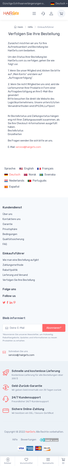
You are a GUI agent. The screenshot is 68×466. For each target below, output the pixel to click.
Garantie (8, 224)
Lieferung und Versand (15, 275)
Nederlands (16, 180)
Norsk (32, 174)
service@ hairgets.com (21, 355)
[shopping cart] (61, 13)
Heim (20, 27)
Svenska (49, 174)
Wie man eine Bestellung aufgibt (21, 260)
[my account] (51, 13)
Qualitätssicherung (13, 239)
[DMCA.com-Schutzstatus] (49, 439)
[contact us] (43, 13)
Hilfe (30, 27)
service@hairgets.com (28, 147)
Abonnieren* (53, 327)
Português (39, 180)
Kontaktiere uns (12, 219)
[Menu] (34, 13)
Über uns (7, 214)
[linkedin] (11, 302)
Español (14, 186)
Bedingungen (10, 234)
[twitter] (4, 302)
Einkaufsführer (46, 27)
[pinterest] (14, 302)
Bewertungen (28, 439)
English (29, 168)
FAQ (5, 244)
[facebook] (7, 302)
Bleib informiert (14, 318)
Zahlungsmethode (13, 265)
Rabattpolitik (10, 270)
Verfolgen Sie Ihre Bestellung (19, 280)
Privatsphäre (10, 229)
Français (47, 168)
